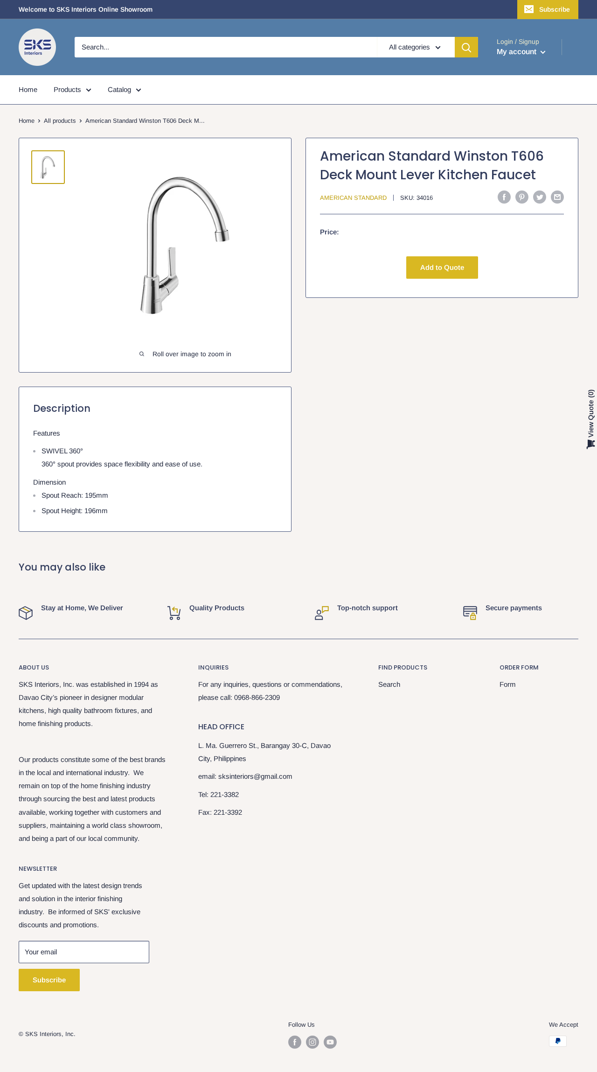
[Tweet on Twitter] (539, 197)
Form (508, 684)
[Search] (466, 47)
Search (389, 684)
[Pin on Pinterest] (521, 197)
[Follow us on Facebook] (294, 1042)
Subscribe (554, 9)
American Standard (353, 197)
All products (60, 120)
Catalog (119, 89)
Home (28, 89)
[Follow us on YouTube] (330, 1042)
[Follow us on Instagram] (312, 1042)
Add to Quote (442, 267)
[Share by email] (557, 197)
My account (517, 52)
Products (67, 89)
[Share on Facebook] (504, 197)
